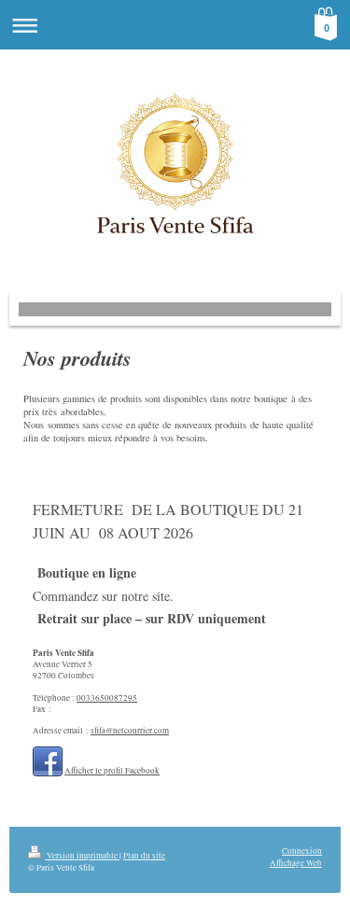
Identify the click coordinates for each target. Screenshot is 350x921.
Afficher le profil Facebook (112, 770)
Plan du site (144, 855)
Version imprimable (82, 855)
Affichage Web (296, 863)
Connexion (302, 850)
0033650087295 (107, 697)
